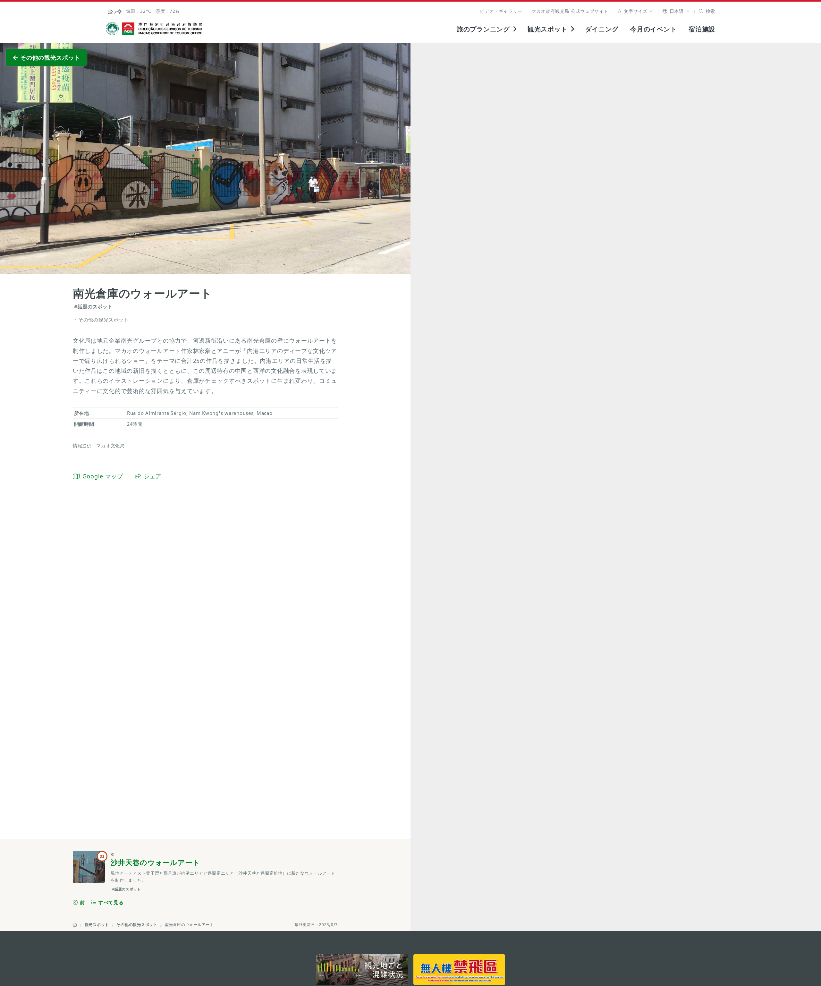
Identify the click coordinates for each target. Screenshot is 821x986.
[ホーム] (75, 924)
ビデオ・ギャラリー (501, 11)
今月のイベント (653, 28)
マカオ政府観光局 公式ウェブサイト (570, 11)
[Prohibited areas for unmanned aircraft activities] (459, 969)
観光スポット (97, 924)
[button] (636, 11)
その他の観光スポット (136, 924)
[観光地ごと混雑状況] (362, 969)
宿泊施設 (702, 28)
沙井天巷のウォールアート (155, 862)
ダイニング (602, 28)
